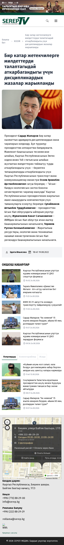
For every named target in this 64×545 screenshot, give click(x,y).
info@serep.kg (11, 501)
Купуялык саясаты (9, 533)
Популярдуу (9, 356)
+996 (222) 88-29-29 (13, 511)
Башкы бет (5, 41)
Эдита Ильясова (18, 252)
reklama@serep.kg (13, 519)
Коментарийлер (27, 356)
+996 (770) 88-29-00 (13, 498)
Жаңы (42, 356)
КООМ (17, 41)
